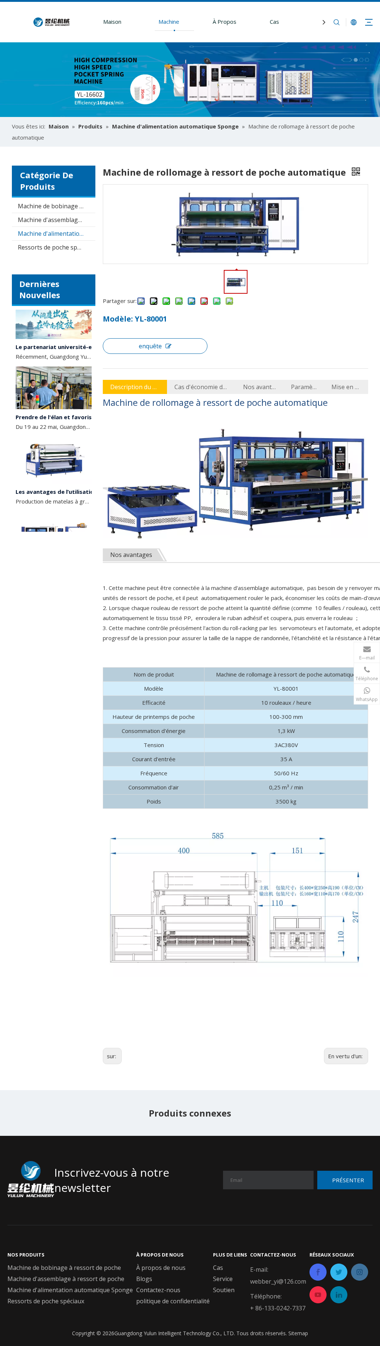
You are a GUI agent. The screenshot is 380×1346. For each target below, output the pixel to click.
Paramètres (304, 387)
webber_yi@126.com (278, 1281)
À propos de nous (161, 1268)
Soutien (224, 1290)
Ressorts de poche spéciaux (56, 247)
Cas (274, 21)
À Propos (224, 21)
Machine (168, 21)
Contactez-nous (158, 1290)
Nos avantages (259, 387)
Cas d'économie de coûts (201, 387)
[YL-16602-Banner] (190, 79)
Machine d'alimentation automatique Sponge (56, 233)
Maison (112, 21)
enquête (150, 346)
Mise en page (346, 387)
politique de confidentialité (173, 1301)
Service (223, 1279)
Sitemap (298, 1333)
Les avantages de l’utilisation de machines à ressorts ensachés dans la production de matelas (57, 484)
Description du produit (135, 387)
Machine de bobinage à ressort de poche (56, 206)
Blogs (144, 1279)
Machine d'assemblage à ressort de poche (56, 220)
